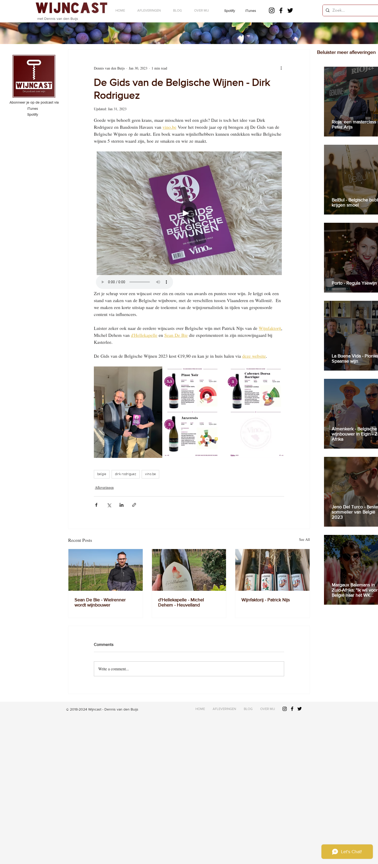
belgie (101, 474)
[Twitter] (290, 10)
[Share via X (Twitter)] (108, 504)
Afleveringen (104, 487)
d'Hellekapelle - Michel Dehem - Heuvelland (181, 602)
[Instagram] (271, 10)
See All (304, 539)
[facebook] (281, 10)
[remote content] (189, 220)
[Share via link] (134, 504)
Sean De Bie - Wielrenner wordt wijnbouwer (100, 602)
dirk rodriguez (125, 474)
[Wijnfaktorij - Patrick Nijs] (272, 570)
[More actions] (281, 68)
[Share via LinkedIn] (121, 504)
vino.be (150, 474)
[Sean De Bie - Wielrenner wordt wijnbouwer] (105, 570)
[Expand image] (128, 412)
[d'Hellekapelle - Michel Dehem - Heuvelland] (189, 570)
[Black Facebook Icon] (292, 709)
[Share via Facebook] (96, 504)
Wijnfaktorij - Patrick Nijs (265, 599)
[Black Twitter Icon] (299, 709)
